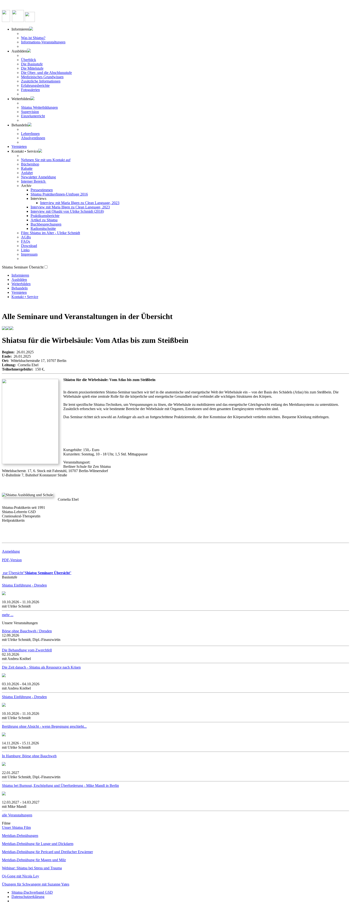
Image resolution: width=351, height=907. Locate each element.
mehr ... (7, 615)
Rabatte (26, 168)
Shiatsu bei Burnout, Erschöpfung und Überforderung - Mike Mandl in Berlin (60, 785)
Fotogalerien (30, 90)
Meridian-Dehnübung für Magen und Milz (34, 860)
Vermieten (19, 146)
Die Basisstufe (32, 64)
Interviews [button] (38, 198)
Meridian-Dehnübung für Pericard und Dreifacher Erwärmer (47, 852)
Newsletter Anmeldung (38, 177)
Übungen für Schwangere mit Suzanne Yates (35, 884)
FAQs (25, 241)
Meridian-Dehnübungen (20, 836)
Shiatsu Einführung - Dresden (24, 585)
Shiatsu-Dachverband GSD (32, 892)
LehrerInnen (30, 134)
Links (25, 250)
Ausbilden (19, 280)
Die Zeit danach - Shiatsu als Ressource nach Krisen (41, 667)
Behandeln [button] (19, 125)
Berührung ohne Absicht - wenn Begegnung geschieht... (44, 726)
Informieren (20, 275)
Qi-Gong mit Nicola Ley (20, 876)
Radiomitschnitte (43, 229)
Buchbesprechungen (46, 224)
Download (29, 246)
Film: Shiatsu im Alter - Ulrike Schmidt (50, 233)
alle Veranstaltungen (17, 815)
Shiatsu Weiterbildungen (39, 107)
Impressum (29, 254)
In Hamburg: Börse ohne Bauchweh (29, 756)
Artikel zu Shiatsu (44, 220)
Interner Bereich (33, 181)
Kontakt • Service (24, 297)
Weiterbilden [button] (21, 99)
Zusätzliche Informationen (40, 81)
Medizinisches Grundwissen (42, 77)
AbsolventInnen (33, 138)
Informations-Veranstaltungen (43, 42)
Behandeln (19, 288)
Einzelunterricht (33, 116)
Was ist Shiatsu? (33, 38)
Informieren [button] (20, 29)
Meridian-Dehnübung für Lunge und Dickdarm (37, 844)
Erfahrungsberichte (35, 85)
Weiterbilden (21, 284)
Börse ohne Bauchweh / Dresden (27, 631)
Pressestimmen (42, 190)
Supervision (30, 112)
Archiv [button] (26, 186)
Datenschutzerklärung (27, 897)
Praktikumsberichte (45, 216)
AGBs (26, 237)
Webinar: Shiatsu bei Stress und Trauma (32, 868)
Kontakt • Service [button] (24, 151)
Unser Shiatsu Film (16, 827)
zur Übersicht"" (36, 573)
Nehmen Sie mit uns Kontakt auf (45, 160)
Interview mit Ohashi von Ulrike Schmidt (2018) (67, 211)
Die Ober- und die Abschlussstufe (46, 73)
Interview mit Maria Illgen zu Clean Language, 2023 (79, 203)
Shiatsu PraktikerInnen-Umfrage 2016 (59, 194)
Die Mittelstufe (32, 68)
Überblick (28, 60)
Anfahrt (27, 173)
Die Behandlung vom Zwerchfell (27, 650)
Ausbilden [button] (19, 51)
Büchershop (30, 164)
